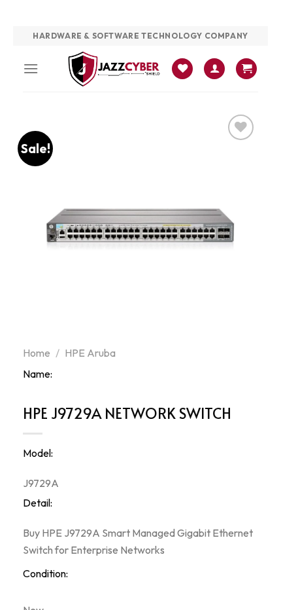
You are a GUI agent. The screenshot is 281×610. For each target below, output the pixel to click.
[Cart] (246, 69)
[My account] (214, 69)
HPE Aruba (90, 352)
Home (36, 352)
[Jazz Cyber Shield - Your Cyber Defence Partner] (114, 68)
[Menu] (31, 68)
